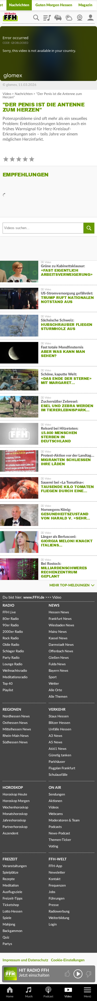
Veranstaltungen (15, 866)
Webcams (56, 814)
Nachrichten (19, 5)
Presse (54, 905)
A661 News (57, 749)
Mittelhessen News (17, 729)
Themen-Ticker (60, 840)
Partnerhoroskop (15, 827)
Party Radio (11, 658)
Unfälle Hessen (60, 729)
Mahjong (9, 924)
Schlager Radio (13, 651)
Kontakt (55, 879)
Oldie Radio (11, 645)
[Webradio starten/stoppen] (78, 973)
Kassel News (58, 638)
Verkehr (57, 709)
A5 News (55, 742)
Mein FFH (90, 16)
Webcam (80, 16)
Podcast (48, 996)
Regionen (12, 709)
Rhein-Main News (16, 736)
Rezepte (9, 879)
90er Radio (11, 625)
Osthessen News (15, 723)
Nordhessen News (16, 716)
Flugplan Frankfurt (62, 768)
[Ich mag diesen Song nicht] (88, 973)
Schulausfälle (58, 775)
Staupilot (58, 16)
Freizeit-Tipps (13, 898)
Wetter (69, 16)
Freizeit (10, 859)
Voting (53, 846)
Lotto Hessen (12, 911)
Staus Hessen (59, 716)
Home (9, 996)
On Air (55, 788)
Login (53, 924)
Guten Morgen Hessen (53, 5)
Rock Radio (11, 638)
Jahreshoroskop (14, 820)
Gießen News (59, 658)
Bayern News (58, 671)
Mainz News (58, 632)
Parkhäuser (57, 762)
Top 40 (8, 683)
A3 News (55, 736)
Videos (54, 807)
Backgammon (12, 931)
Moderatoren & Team (64, 820)
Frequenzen (57, 885)
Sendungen (57, 794)
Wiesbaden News (61, 625)
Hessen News (59, 612)
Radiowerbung (59, 911)
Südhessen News (15, 742)
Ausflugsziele (12, 892)
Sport (53, 677)
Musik (29, 996)
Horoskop (13, 788)
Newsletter (57, 872)
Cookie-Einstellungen (68, 960)
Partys (7, 944)
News (54, 605)
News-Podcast (59, 833)
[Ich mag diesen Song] (67, 973)
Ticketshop (11, 905)
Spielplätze (10, 872)
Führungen (56, 898)
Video (7, 94)
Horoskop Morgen (16, 801)
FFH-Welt (57, 859)
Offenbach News (61, 651)
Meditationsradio (15, 677)
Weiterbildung (59, 918)
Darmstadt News (61, 645)
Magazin (85, 5)
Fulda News (57, 664)
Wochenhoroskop (15, 807)
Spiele (7, 918)
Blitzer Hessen (59, 723)
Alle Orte (55, 690)
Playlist (47, 16)
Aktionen (55, 801)
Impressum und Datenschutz (25, 960)
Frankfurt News (60, 619)
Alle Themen (58, 696)
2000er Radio (13, 632)
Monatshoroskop (15, 814)
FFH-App (55, 866)
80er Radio (11, 619)
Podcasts (55, 827)
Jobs (52, 892)
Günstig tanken (60, 755)
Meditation (11, 885)
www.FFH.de (33, 597)
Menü (87, 996)
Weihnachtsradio (15, 671)
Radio (8, 605)
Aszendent (10, 833)
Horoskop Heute (15, 794)
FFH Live (9, 612)
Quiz (6, 937)
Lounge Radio (12, 664)
